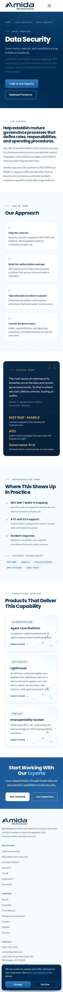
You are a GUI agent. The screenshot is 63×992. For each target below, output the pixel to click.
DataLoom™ (8, 878)
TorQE (5, 873)
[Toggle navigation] (49, 5)
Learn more (17, 644)
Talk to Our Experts (21, 83)
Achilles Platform (11, 862)
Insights (6, 927)
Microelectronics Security (15, 856)
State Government (11, 851)
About (5, 899)
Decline (45, 984)
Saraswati (7, 884)
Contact (6, 932)
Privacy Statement (39, 972)
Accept (18, 984)
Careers (6, 921)
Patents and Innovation (13, 916)
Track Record (8, 910)
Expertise (6, 905)
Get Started (17, 796)
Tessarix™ (7, 867)
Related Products (20, 94)
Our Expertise (44, 796)
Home (7, 22)
